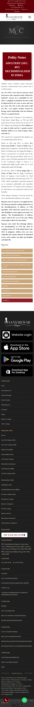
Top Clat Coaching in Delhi (8, 473)
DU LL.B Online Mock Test (12, 9)
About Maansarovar (6, 390)
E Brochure (4, 409)
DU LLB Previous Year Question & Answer (15, 583)
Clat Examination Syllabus (7, 468)
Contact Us (24, 9)
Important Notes (7, 295)
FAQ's (3, 667)
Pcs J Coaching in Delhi (9, 578)
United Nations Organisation (10, 271)
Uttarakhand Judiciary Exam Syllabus (10, 489)
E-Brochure (17, 11)
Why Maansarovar (5, 405)
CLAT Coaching (5, 424)
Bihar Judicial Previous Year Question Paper (16, 641)
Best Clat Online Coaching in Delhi (13, 615)
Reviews (3, 435)
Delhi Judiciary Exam (6, 485)
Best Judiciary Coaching (7, 499)
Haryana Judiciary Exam (7, 454)
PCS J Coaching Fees (7, 611)
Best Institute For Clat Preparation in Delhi (16, 646)
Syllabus (4, 573)
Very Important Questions (9, 276)
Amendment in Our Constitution (11, 281)
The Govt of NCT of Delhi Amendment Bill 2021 (15, 260)
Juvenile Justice (6, 291)
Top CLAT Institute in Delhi (8, 440)
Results (3, 606)
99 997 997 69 (12, 1)
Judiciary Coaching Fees (7, 504)
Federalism (5, 286)
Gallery (3, 414)
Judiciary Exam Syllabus (7, 449)
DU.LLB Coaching (6, 508)
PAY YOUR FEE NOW (14, 535)
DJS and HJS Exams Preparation (11, 620)
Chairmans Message (6, 395)
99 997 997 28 (22, 1)
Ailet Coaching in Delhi (9, 662)
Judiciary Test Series (6, 513)
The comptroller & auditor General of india (13, 250)
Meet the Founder (5, 400)
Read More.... (6, 300)
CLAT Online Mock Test (16, 7)
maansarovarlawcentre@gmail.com (17, 3)
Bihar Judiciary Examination (8, 464)
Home (3, 385)
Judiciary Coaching (6, 419)
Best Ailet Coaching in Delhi (8, 494)
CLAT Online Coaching (7, 459)
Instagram (12, 5)
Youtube (21, 5)
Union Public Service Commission (11, 255)
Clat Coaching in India (9, 631)
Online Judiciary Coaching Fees (9, 523)
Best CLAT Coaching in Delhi (8, 445)
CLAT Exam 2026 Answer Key (10, 657)
